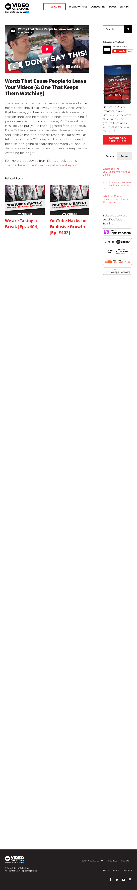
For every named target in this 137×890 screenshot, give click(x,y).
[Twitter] (117, 879)
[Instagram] (130, 879)
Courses (112, 861)
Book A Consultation (93, 861)
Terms (27, 871)
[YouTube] (123, 879)
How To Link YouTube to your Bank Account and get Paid (117, 185)
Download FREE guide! (117, 140)
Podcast (125, 861)
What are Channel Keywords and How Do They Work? (116, 199)
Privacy (34, 871)
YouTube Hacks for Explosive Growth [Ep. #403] (68, 226)
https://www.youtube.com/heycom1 (52, 165)
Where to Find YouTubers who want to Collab (116, 171)
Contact (127, 870)
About (115, 870)
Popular (110, 156)
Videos (105, 870)
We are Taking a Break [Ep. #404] (22, 223)
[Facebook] (110, 879)
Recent (125, 156)
